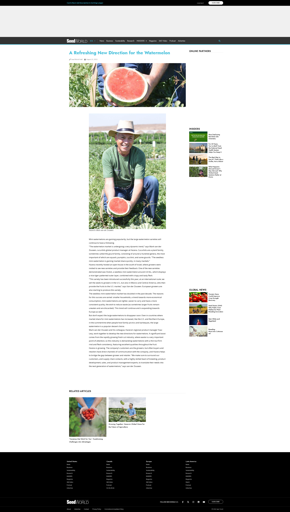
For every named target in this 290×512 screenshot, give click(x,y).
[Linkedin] (198, 502)
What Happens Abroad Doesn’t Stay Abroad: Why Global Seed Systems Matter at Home (215, 172)
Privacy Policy (96, 509)
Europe (149, 461)
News (102, 41)
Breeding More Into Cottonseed (216, 331)
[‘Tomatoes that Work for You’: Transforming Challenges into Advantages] (87, 436)
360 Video (163, 41)
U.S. (91, 41)
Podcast (172, 41)
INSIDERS (141, 41)
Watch (188, 482)
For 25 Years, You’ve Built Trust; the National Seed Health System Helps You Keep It (215, 148)
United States (72, 461)
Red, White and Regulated (214, 320)
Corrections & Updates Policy (114, 509)
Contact (86, 509)
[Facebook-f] (183, 502)
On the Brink (110, 488)
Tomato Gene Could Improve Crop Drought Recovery (214, 297)
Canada (109, 461)
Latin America (191, 461)
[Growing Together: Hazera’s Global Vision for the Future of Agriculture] (127, 421)
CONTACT (200, 3)
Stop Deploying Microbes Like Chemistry (214, 136)
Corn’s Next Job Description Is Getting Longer (85, 3)
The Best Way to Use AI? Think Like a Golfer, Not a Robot (216, 159)
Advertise (181, 41)
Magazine (153, 41)
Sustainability (120, 41)
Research (130, 41)
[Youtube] (204, 502)
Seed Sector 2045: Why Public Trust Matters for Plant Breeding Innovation (216, 308)
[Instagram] (193, 502)
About (69, 509)
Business (109, 41)
